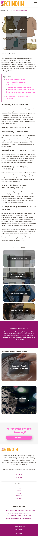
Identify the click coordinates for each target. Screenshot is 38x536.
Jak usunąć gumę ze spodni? (19, 294)
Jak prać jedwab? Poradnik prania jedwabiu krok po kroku (19, 367)
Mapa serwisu (19, 530)
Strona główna (4, 10)
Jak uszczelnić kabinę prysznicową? (19, 516)
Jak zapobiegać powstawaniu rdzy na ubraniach (18, 98)
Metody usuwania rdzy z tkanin (16, 82)
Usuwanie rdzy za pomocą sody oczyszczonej (21, 90)
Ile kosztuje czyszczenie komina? (19, 513)
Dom (11, 10)
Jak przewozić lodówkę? (19, 258)
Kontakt (19, 478)
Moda (19, 493)
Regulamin (19, 533)
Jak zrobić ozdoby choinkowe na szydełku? (19, 399)
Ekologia (19, 491)
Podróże (19, 496)
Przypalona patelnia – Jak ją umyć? (19, 311)
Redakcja (19, 474)
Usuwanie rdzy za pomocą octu (17, 85)
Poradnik (19, 498)
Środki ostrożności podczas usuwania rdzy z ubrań (20, 93)
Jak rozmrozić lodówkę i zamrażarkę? (19, 276)
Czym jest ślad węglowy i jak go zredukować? (19, 510)
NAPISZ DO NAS (19, 438)
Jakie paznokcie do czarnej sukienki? (19, 518)
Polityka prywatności (19, 526)
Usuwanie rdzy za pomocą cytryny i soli (19, 87)
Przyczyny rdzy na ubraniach (15, 79)
